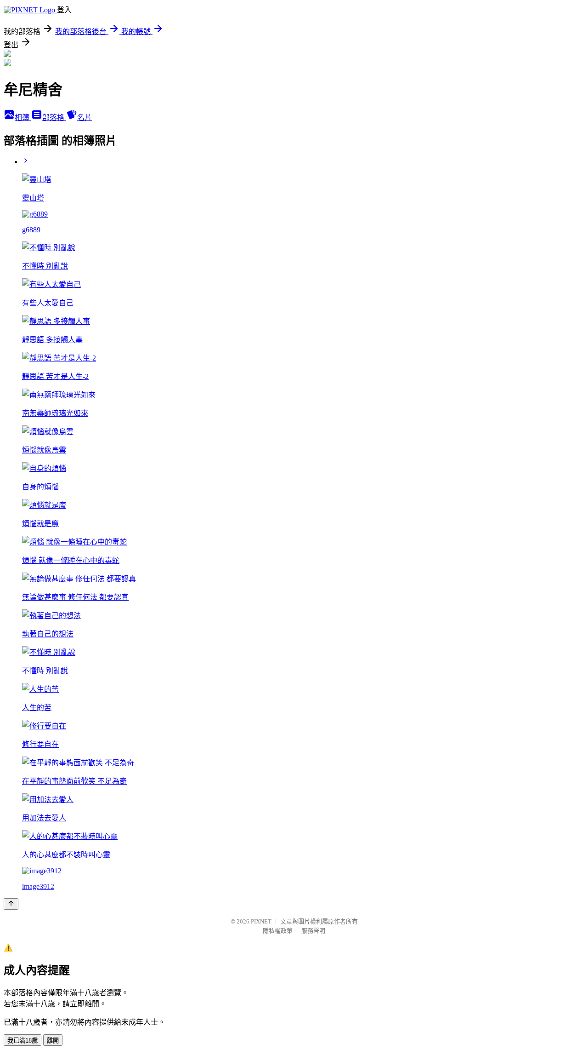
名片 (84, 117)
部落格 (54, 117)
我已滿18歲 (22, 1040)
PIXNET (261, 921)
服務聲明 (313, 930)
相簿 (23, 117)
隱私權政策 (278, 930)
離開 (53, 1040)
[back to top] (11, 904)
